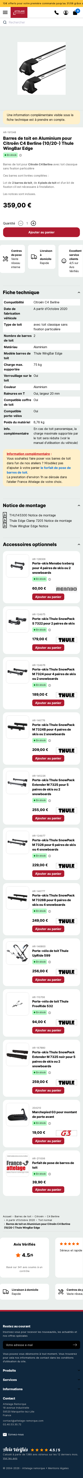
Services (10, 1380)
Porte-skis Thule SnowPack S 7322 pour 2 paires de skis (53, 621)
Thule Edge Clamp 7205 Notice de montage (40, 521)
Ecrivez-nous (16, 1434)
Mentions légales (58, 1468)
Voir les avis (10, 1458)
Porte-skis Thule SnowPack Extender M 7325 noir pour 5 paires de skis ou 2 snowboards (53, 1059)
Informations (13, 1389)
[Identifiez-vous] (66, 13)
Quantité (9, 223)
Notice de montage (24, 505)
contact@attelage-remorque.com (23, 1420)
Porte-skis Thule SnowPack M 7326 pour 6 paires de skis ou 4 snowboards (54, 844)
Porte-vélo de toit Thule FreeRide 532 (50, 1003)
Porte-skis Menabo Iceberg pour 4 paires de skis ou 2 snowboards (53, 568)
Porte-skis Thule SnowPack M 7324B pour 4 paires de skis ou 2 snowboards (53, 729)
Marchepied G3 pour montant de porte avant (54, 1114)
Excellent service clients (75, 255)
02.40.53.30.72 (12, 1424)
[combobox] (41, 22)
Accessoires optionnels (30, 544)
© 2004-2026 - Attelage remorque (24, 1468)
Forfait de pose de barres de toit (53, 1165)
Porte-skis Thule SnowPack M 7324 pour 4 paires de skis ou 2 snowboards (54, 674)
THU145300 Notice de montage (32, 515)
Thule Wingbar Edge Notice (28, 526)
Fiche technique (21, 292)
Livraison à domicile (46, 255)
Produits (9, 1370)
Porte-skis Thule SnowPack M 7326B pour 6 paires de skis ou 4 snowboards (53, 900)
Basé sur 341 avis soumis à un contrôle (24, 1269)
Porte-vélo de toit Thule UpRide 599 (50, 953)
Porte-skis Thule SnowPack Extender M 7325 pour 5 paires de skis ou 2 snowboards (53, 787)
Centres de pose (16, 252)
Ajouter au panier (41, 232)
